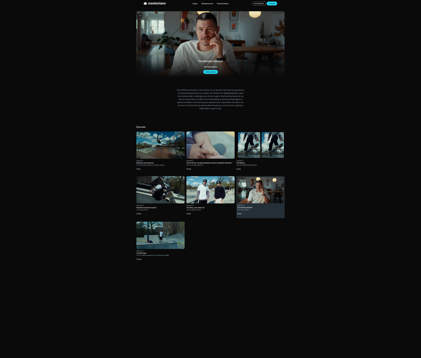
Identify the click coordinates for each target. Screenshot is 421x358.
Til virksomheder (223, 3)
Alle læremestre (207, 3)
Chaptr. (195, 3)
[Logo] (155, 3)
